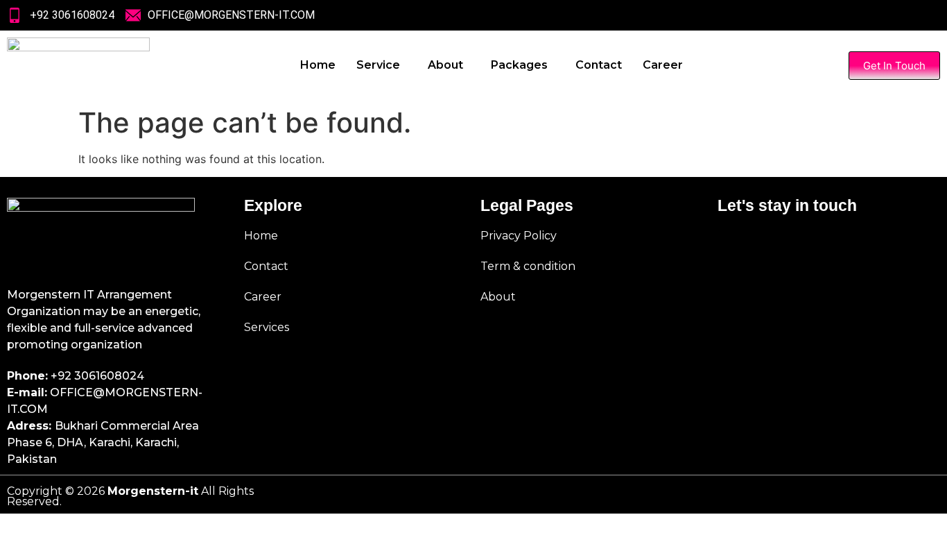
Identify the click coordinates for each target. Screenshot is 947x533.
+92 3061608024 (97, 375)
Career (663, 64)
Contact (598, 64)
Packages (519, 64)
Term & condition (527, 266)
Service (378, 64)
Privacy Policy (518, 235)
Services (266, 327)
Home (318, 64)
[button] (381, 65)
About (445, 64)
